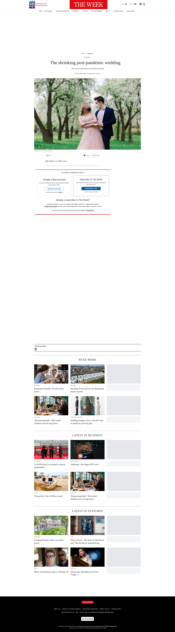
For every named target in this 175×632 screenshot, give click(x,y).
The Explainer (48, 11)
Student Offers (131, 11)
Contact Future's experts (71, 609)
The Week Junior (118, 11)
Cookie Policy (116, 609)
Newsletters (76, 11)
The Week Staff (81, 73)
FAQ (77, 612)
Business (90, 53)
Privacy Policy (104, 609)
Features (87, 57)
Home (83, 53)
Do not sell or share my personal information (97, 612)
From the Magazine (96, 11)
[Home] (41, 11)
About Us (57, 609)
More (107, 11)
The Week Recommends (62, 11)
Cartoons (85, 11)
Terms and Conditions (90, 609)
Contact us (90, 210)
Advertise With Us (67, 612)
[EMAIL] (36, 349)
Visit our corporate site (110, 626)
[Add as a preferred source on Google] (87, 619)
